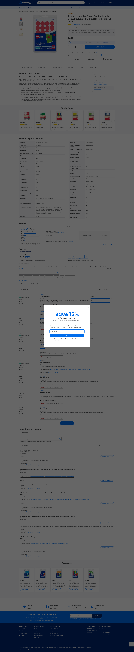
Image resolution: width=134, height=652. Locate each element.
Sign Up (67, 336)
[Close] (88, 307)
